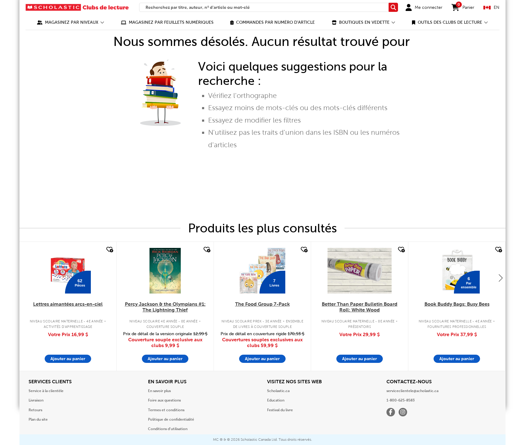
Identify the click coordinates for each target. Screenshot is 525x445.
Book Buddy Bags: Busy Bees (456, 304)
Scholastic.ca (278, 391)
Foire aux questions (164, 400)
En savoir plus (159, 391)
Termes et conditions (166, 410)
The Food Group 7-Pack (262, 304)
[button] (70, 22)
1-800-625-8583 (400, 400)
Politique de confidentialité (171, 419)
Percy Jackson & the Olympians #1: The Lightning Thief (165, 306)
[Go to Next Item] (500, 277)
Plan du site (38, 419)
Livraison (36, 400)
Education (275, 400)
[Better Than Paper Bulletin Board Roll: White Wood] (359, 271)
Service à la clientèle (46, 391)
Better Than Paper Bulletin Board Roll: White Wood (359, 306)
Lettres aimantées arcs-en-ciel (68, 304)
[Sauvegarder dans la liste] (109, 249)
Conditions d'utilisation (167, 429)
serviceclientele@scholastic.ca (412, 391)
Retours (35, 410)
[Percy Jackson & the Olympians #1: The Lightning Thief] (164, 271)
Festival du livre (280, 410)
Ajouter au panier (67, 358)
